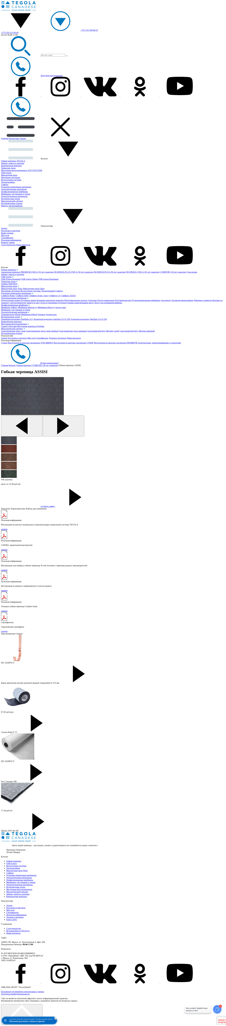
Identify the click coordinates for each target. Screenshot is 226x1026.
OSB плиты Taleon (29, 279)
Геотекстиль (51, 314)
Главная (4, 138)
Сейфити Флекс (8, 296)
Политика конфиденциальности (15, 994)
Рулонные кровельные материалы (16, 187)
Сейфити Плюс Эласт (38, 296)
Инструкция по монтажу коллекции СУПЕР (73, 343)
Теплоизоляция (8, 182)
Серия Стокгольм (9, 326)
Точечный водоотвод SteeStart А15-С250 (89, 319)
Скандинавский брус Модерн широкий (137, 331)
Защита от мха (33, 303)
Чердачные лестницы (10, 177)
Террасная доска (8, 168)
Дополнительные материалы (14, 189)
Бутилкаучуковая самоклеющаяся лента (76, 303)
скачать (4, 529)
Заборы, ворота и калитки (12, 163)
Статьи (4, 343)
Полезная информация (11, 240)
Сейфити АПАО (68, 296)
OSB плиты (6, 173)
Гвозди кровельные (106, 300)
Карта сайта (11, 919)
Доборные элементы (202, 300)
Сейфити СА (54, 296)
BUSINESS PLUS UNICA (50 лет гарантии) (73, 272)
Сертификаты (7, 238)
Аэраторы (92, 300)
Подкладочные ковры (10, 300)
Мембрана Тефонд (9, 307)
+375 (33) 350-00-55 (89, 30)
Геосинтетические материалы (14, 196)
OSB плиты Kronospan (48, 279)
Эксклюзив (192, 272)
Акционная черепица (10, 272)
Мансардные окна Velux (11, 288)
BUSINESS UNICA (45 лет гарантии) (143, 272)
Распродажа (14, 138)
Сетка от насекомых (49, 303)
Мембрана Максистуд (27, 307)
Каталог (12, 365)
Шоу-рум (5, 235)
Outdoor (4, 284)
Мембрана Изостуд (46, 307)
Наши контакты (23, 245)
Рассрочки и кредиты (10, 231)
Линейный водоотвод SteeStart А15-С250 (51, 319)
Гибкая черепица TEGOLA (13, 161)
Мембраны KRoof (29, 314)
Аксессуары (60, 307)
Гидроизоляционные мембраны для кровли (151, 300)
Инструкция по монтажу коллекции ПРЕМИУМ (115, 343)
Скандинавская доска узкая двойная (42, 331)
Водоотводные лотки (10, 199)
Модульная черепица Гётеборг (30, 326)
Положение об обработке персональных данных (22, 991)
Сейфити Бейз (22, 296)
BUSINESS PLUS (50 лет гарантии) (110, 272)
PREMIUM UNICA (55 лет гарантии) (37, 272)
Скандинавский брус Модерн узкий (103, 331)
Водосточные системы (11, 180)
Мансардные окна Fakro (33, 288)
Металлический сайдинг (12, 201)
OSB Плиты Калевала (11, 279)
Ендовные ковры (28, 300)
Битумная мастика (123, 300)
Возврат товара (8, 242)
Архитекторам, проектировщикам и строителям (159, 343)
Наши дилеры (7, 233)
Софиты (4, 184)
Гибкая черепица (8, 270)
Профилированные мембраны (14, 191)
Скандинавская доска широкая (72, 331)
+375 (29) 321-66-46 (9, 32)
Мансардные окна (9, 175)
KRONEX (13, 284)
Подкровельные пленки (11, 203)
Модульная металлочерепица (14, 324)
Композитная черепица (11, 166)
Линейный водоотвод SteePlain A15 (17, 319)
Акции (23, 138)
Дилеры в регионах (57, 338)
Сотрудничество (8, 245)
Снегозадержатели (17, 303)
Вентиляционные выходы (75, 300)
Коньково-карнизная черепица (50, 300)
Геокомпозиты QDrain (11, 314)
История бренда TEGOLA (18, 931)
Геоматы (41, 314)
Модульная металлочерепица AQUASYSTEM (21, 170)
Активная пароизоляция (182, 300)
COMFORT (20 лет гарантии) (173, 272)
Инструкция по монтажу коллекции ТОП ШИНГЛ (30, 343)
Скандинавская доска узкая (13, 331)
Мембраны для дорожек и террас (15, 194)
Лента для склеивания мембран (108, 303)
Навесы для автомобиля (11, 206)
